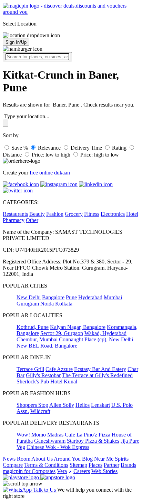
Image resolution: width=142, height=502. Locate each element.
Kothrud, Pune (33, 327)
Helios (82, 405)
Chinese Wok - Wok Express (58, 447)
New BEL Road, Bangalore (47, 346)
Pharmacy (13, 220)
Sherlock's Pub (33, 381)
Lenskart (100, 405)
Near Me (103, 459)
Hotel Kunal (63, 381)
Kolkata (63, 304)
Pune (71, 297)
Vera (62, 471)
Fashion (54, 214)
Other (32, 220)
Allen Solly (61, 405)
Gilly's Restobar (43, 375)
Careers (81, 471)
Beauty (37, 214)
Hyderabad (90, 297)
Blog (87, 459)
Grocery (74, 214)
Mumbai (113, 297)
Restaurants (15, 214)
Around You (67, 459)
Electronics (113, 214)
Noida (47, 304)
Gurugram (28, 304)
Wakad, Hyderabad (105, 333)
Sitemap (78, 465)
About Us (42, 459)
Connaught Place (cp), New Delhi (96, 339)
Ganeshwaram (49, 441)
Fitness (91, 214)
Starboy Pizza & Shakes (93, 441)
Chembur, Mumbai (37, 339)
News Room (16, 459)
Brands (128, 465)
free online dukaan (50, 172)
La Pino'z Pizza (93, 435)
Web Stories (104, 471)
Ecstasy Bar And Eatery (100, 369)
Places (95, 465)
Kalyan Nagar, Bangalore (77, 327)
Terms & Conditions (46, 465)
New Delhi (29, 297)
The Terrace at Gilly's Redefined (97, 375)
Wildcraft (40, 411)
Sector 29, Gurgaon (61, 333)
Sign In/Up (16, 42)
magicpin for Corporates (29, 471)
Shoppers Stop (32, 405)
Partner (111, 465)
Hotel (132, 214)
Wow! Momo (31, 435)
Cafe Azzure (59, 369)
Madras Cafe (61, 435)
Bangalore (53, 297)
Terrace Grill (30, 369)
